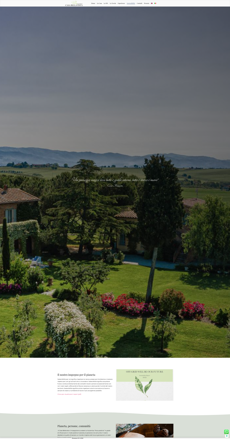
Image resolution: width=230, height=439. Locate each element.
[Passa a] (152, 3)
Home (93, 3)
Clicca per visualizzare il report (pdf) (69, 394)
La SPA (106, 3)
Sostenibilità (131, 3)
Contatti (139, 3)
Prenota (146, 3)
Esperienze (121, 3)
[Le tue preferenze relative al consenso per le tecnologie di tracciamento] (227, 436)
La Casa (99, 3)
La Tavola (113, 3)
